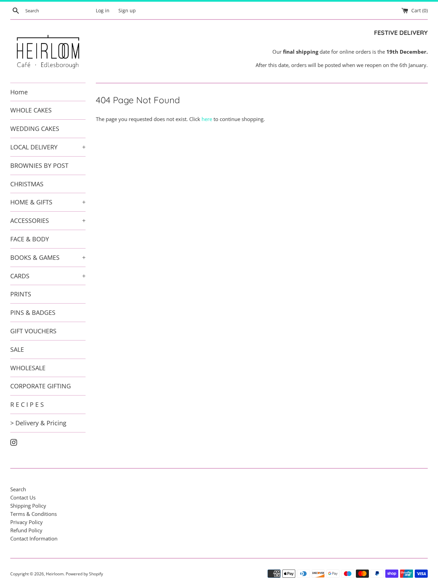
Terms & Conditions (33, 513)
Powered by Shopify (84, 574)
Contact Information (33, 538)
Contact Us (23, 497)
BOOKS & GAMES (48, 257)
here (207, 119)
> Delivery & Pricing (38, 423)
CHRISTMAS (26, 184)
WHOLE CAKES (31, 110)
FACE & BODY (29, 239)
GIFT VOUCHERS (33, 331)
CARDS (48, 276)
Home (19, 92)
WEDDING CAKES (34, 128)
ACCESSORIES (48, 220)
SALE (17, 349)
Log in (103, 11)
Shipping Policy (28, 505)
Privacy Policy (26, 522)
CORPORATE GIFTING (40, 386)
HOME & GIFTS (48, 202)
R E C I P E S (27, 404)
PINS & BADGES (32, 312)
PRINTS (20, 294)
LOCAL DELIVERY (48, 147)
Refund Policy (26, 530)
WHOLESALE (28, 368)
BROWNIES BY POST (39, 165)
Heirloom (55, 574)
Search (18, 489)
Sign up (127, 11)
